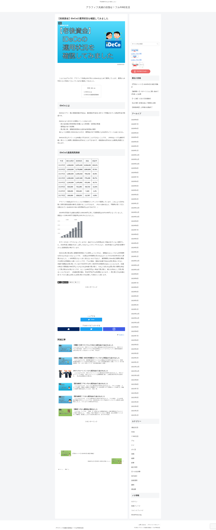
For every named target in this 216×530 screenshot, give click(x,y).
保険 (132, 454)
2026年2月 (135, 146)
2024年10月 (135, 217)
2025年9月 (135, 168)
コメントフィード (137, 510)
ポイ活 (133, 449)
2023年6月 (135, 287)
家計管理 (134, 467)
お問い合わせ (142, 524)
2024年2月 (135, 252)
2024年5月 (135, 239)
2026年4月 (135, 137)
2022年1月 (135, 362)
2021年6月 (135, 393)
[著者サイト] (69, 329)
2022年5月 (135, 344)
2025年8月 (135, 172)
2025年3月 (135, 194)
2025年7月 (135, 177)
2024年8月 (135, 225)
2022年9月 (135, 327)
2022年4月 (135, 349)
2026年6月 (135, 128)
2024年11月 (135, 212)
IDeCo (72, 282)
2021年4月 (135, 402)
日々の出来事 (135, 471)
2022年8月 (135, 331)
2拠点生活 (134, 427)
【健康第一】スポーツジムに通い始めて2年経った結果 (145, 93)
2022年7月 (135, 336)
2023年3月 (135, 300)
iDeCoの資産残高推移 (92, 94)
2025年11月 (135, 159)
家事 (132, 463)
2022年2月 (135, 358)
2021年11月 (135, 371)
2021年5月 (135, 397)
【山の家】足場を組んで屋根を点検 (143, 103)
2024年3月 (135, 247)
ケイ (132, 445)
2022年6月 (135, 340)
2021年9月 (135, 380)
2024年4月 (135, 243)
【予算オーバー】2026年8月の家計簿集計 (144, 85)
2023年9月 (135, 274)
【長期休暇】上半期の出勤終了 (142, 107)
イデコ (77, 282)
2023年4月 (135, 296)
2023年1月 (135, 309)
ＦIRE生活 (134, 436)
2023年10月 (135, 269)
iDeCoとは (88, 92)
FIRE (133, 432)
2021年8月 (135, 384)
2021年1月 (135, 415)
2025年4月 (135, 190)
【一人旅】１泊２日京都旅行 (141, 98)
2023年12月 (135, 261)
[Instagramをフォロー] (114, 329)
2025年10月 (135, 164)
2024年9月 (135, 221)
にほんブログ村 (136, 53)
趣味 (132, 485)
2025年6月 (135, 181)
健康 (132, 458)
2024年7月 (135, 230)
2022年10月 (135, 322)
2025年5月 (135, 186)
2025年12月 (135, 155)
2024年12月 (135, 208)
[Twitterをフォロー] (91, 329)
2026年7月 (135, 124)
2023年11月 (135, 265)
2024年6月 (135, 234)
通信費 (133, 489)
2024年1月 (135, 256)
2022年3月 (135, 353)
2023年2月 (135, 305)
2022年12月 (135, 314)
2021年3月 (135, 406)
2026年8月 (135, 120)
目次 (88, 88)
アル (60, 282)
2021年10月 (135, 375)
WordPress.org (136, 515)
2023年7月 (135, 283)
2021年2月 (135, 411)
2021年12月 (135, 367)
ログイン (134, 501)
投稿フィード (135, 506)
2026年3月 (135, 142)
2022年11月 (135, 318)
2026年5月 (135, 133)
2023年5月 (135, 292)
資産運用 (66, 282)
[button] (157, 44)
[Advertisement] (91, 70)
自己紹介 (134, 476)
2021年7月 (135, 389)
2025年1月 (135, 203)
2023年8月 (135, 278)
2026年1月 (135, 150)
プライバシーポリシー (153, 524)
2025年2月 (135, 199)
